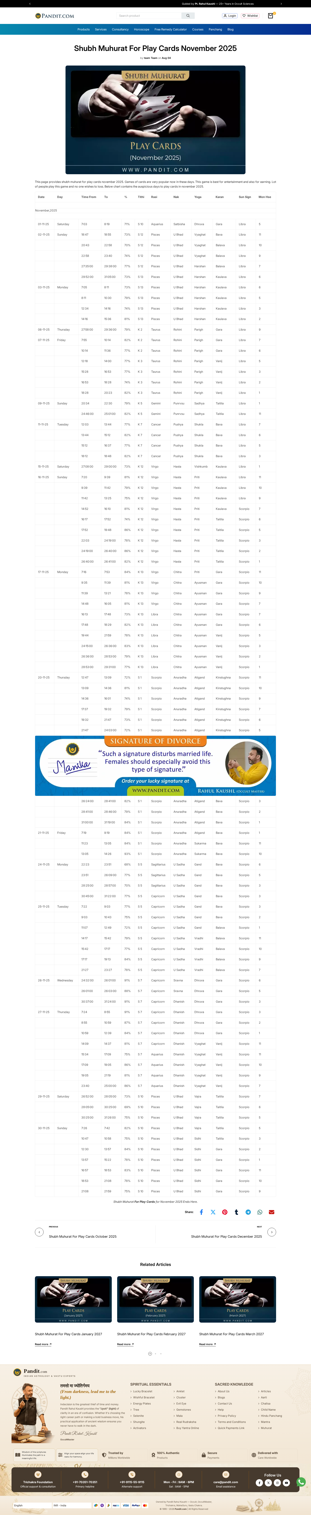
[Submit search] (188, 15)
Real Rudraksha (186, 1422)
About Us (223, 1391)
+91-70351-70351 (85, 1482)
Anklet (180, 1391)
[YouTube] (286, 1482)
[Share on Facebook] (201, 1212)
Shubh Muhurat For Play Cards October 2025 (83, 1236)
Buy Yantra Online (187, 1428)
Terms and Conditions (232, 1422)
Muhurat (266, 1428)
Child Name (268, 1409)
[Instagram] (277, 1482)
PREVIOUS (53, 1227)
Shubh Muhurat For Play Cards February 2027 (151, 1334)
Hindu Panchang (271, 1415)
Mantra (265, 1422)
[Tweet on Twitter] (213, 1212)
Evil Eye (181, 1403)
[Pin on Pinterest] (224, 1212)
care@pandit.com (225, 1482)
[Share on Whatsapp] (259, 1212)
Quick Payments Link (231, 1428)
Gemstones (183, 1409)
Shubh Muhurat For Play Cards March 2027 (231, 1334)
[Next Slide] (279, 3)
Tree (136, 1409)
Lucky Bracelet (142, 1391)
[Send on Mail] (271, 1212)
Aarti (264, 1397)
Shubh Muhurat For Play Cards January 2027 (68, 1334)
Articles (266, 1391)
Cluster (181, 1397)
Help (221, 1409)
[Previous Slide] (31, 3)
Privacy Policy (227, 1415)
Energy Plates (142, 1403)
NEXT (259, 1227)
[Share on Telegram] (248, 1212)
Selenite (138, 1415)
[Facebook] (259, 1482)
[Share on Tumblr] (236, 1212)
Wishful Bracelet (144, 1397)
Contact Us (225, 1403)
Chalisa (265, 1403)
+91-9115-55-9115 (132, 1482)
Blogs (221, 1397)
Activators (139, 1428)
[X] (268, 1482)
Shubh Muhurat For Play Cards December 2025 (226, 1236)
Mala (179, 1415)
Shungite (139, 1422)
